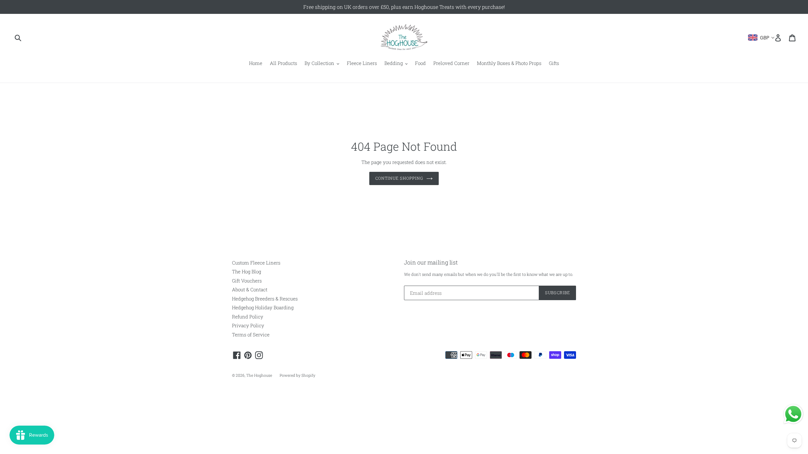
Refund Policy (247, 316)
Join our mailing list (431, 262)
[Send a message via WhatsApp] (793, 414)
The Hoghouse (259, 375)
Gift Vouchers (247, 280)
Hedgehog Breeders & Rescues (265, 298)
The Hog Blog (246, 271)
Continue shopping (399, 178)
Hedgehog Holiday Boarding (263, 307)
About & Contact (249, 289)
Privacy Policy (248, 325)
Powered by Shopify (297, 375)
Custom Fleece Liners (256, 262)
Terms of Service (251, 334)
